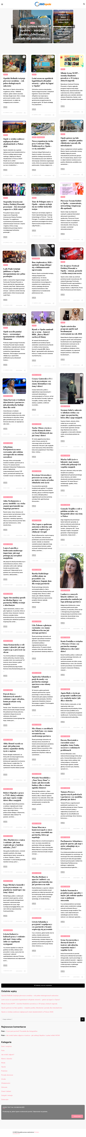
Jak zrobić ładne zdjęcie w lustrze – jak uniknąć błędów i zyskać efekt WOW (33, 1035)
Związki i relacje (7, 1095)
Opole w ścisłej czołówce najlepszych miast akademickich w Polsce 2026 (27, 1012)
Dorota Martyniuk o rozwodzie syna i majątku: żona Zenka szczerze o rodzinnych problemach (70, 745)
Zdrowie (4, 1087)
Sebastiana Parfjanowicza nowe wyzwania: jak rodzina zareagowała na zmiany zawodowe (13, 452)
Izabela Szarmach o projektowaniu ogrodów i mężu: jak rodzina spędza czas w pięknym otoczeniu (72, 895)
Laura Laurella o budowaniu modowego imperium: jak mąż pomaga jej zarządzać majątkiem (12, 553)
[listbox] (43, 26)
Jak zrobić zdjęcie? (7, 1055)
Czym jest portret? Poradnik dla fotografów (21, 1031)
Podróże (4, 1071)
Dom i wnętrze (6, 1046)
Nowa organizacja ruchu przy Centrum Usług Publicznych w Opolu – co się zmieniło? (63, 31)
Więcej (5, 107)
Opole (32, 23)
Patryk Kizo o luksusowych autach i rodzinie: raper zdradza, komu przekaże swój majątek (13, 699)
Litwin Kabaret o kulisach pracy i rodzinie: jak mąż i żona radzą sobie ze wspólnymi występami (14, 939)
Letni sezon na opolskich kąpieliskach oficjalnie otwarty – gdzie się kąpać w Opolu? (30, 1000)
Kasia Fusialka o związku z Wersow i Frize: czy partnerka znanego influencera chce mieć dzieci (72, 646)
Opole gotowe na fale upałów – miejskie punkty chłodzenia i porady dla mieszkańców (31, 1008)
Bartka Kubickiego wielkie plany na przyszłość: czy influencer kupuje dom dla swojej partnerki (41, 578)
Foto (3, 1050)
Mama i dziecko (6, 1059)
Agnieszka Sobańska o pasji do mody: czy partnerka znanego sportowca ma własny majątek (41, 682)
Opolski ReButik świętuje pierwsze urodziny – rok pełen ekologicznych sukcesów (29, 996)
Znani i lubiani (65, 406)
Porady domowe (7, 1075)
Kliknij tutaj (77, 1116)
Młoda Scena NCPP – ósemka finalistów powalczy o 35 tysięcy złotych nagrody (29, 1004)
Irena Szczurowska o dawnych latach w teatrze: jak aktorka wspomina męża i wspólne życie (70, 945)
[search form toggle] (84, 4)
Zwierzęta (4, 1099)
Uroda (3, 1079)
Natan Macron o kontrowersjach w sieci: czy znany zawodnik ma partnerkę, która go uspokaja (42, 832)
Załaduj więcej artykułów (44, 985)
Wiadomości (40, 137)
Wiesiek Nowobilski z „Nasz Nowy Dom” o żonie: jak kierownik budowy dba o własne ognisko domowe (41, 783)
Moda (3, 1063)
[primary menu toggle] (2, 4)
